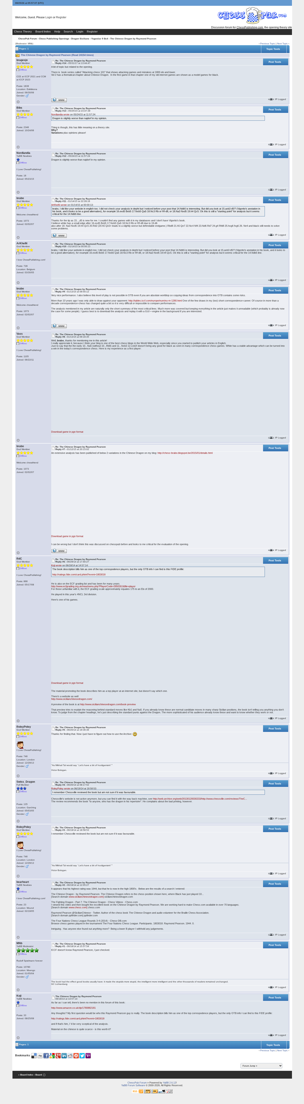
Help (57, 31)
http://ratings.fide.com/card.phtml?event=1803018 (78, 574)
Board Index (43, 31)
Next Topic (282, 43)
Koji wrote (56, 565)
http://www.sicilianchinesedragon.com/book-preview (108, 704)
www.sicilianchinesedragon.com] (86, 896)
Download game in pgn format (67, 431)
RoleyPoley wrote (60, 788)
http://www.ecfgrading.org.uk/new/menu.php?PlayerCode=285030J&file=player (93, 586)
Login (48, 17)
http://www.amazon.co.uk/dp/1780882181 (73, 1007)
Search (68, 31)
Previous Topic (267, 43)
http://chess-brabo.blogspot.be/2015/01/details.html (185, 453)
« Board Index (25, 1074)
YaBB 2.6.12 (169, 1082)
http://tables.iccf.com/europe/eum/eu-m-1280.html (155, 300)
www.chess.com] (78, 907)
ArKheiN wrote (59, 205)
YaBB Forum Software (133, 1085)
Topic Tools (273, 49)
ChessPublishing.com (250, 27)
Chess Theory (23, 31)
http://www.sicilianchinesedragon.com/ (71, 699)
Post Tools (275, 62)
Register (61, 17)
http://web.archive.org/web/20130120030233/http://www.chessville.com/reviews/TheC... (200, 798)
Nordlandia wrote (60, 114)
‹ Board (38, 1074)
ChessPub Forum (27, 38)
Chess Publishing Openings (54, 38)
